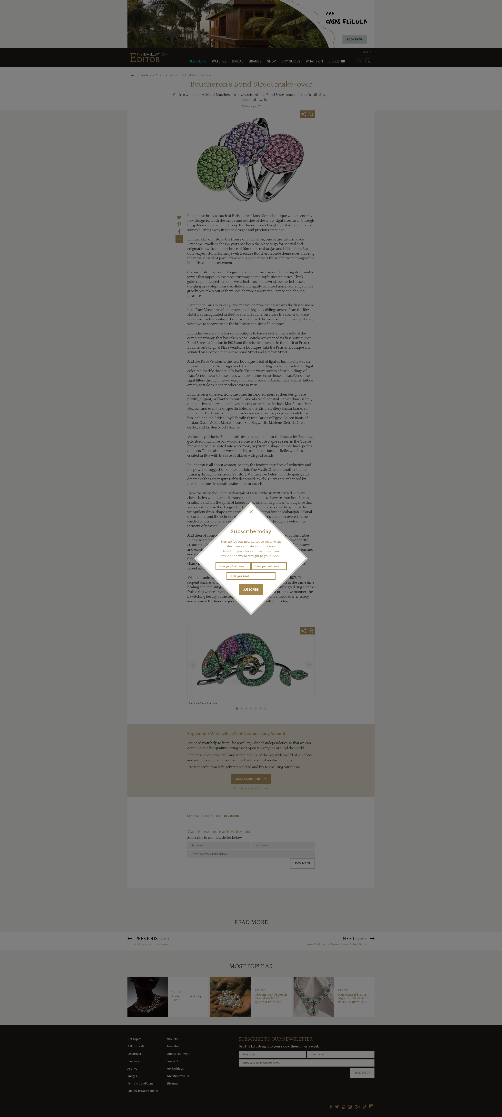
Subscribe (251, 589)
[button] (251, 512)
